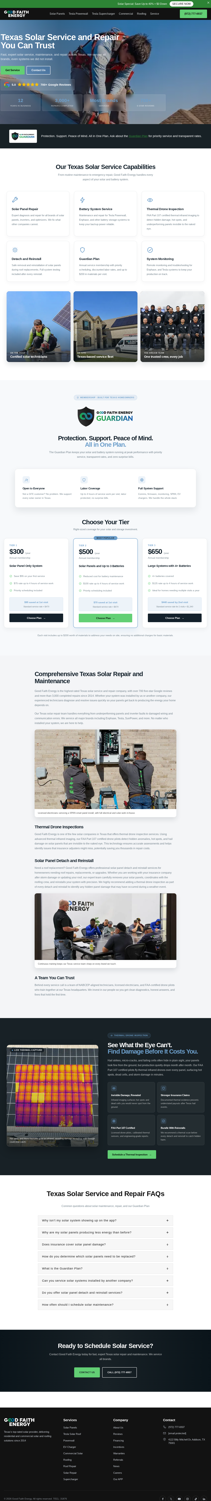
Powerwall (68, 1440)
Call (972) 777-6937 (119, 1372)
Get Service (12, 70)
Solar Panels (57, 14)
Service (154, 14)
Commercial (126, 14)
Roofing (141, 14)
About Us (118, 1427)
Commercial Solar (73, 1453)
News (116, 1466)
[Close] (208, 2)
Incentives (118, 1447)
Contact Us (87, 1372)
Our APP (118, 1479)
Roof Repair (69, 1466)
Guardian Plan (138, 136)
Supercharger (70, 1479)
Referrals (118, 1459)
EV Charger (69, 1447)
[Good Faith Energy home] (16, 14)
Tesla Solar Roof (72, 1434)
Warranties (119, 1453)
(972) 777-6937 (193, 13)
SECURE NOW (152, 3)
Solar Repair (70, 1472)
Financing (118, 1440)
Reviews (118, 1434)
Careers (117, 1472)
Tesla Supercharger (103, 14)
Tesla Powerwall (78, 14)
